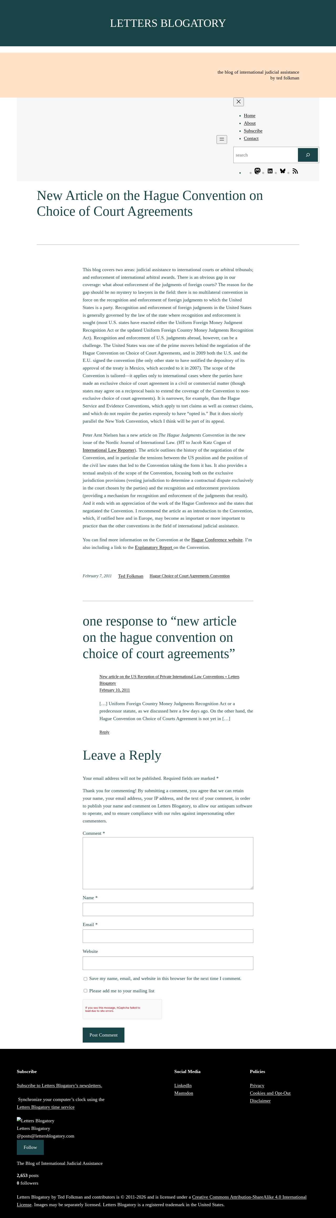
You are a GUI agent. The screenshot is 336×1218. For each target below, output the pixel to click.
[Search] (308, 155)
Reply (104, 732)
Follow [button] (30, 1147)
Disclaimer (260, 1100)
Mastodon (183, 1093)
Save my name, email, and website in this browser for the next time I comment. (165, 978)
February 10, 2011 (114, 690)
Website (90, 951)
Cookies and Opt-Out (270, 1093)
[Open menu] (222, 139)
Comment (94, 833)
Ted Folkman (130, 576)
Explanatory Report (154, 547)
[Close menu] (238, 102)
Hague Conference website (217, 539)
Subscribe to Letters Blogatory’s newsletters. (59, 1085)
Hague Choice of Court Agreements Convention (190, 576)
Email (90, 924)
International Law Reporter (108, 450)
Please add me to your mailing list (121, 990)
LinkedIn (183, 1085)
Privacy (257, 1085)
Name (90, 897)
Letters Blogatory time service (46, 1107)
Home (249, 115)
